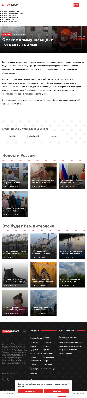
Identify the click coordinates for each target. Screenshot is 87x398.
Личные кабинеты (65, 353)
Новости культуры (10, 17)
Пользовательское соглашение (70, 346)
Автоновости (8, 19)
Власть (46, 346)
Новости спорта (9, 15)
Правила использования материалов (68, 338)
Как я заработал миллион (36, 369)
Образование (48, 353)
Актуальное (48, 342)
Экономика (48, 364)
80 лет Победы (49, 369)
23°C (76, 5)
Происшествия (49, 357)
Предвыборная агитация (68, 350)
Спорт (46, 361)
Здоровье (34, 350)
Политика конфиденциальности (71, 342)
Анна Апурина (79, 38)
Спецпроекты (35, 361)
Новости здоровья (10, 21)
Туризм (33, 364)
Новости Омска (36, 338)
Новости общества (10, 11)
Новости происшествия (12, 13)
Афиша (33, 346)
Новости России (47, 338)
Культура (47, 350)
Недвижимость (36, 353)
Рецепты (33, 373)
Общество (34, 357)
